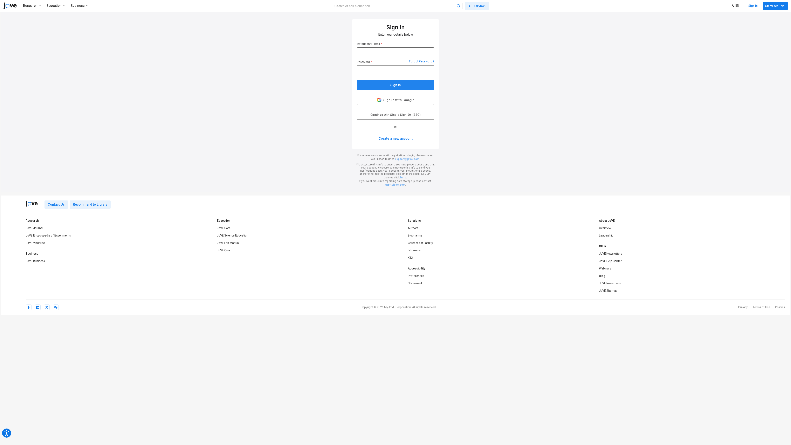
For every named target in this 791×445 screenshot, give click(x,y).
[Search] (458, 6)
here (403, 177)
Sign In (395, 85)
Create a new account (396, 139)
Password (364, 62)
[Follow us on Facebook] (29, 307)
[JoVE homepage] (32, 204)
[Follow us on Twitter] (47, 307)
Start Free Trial (775, 6)
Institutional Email (369, 44)
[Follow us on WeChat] (56, 307)
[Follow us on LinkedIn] (38, 307)
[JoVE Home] (10, 5)
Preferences (416, 276)
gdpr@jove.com (395, 184)
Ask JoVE (480, 6)
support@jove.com (407, 159)
